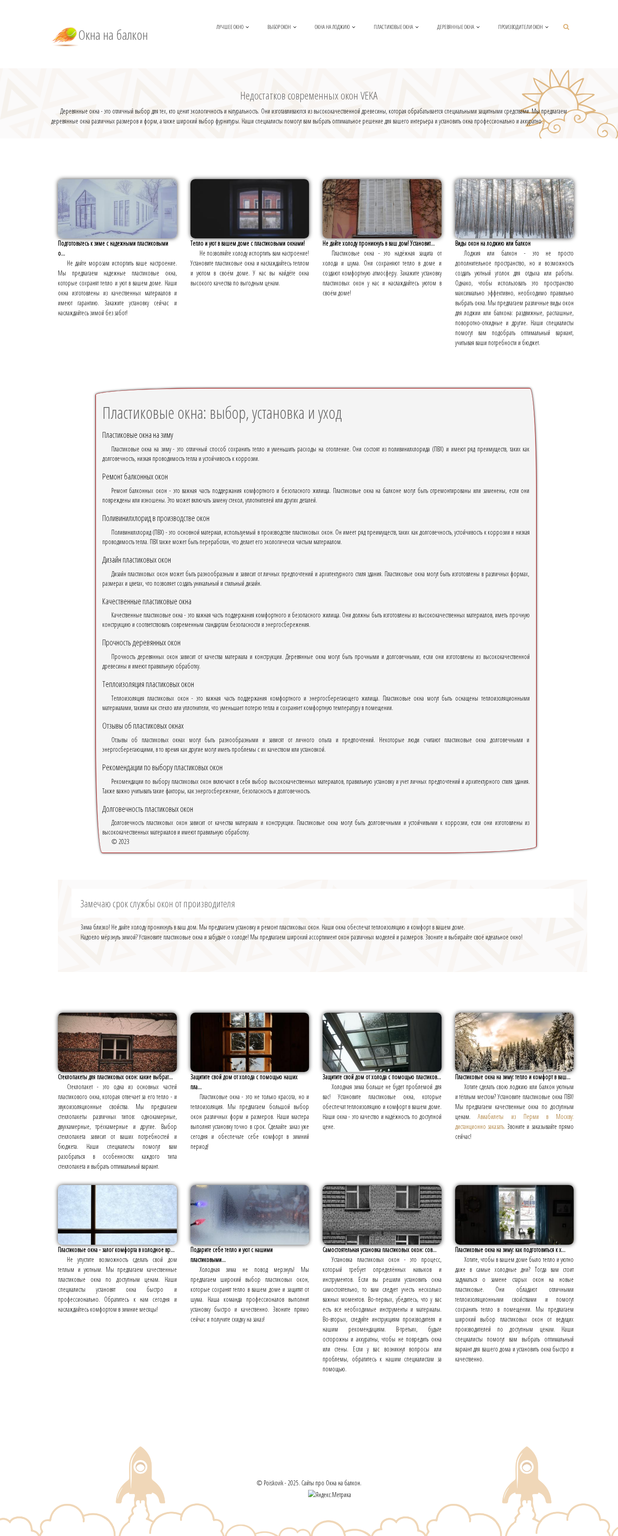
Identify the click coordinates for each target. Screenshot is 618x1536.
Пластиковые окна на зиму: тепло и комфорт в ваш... (512, 1076)
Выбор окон (279, 27)
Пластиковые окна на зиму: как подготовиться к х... (510, 1249)
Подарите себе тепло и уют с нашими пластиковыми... (231, 1254)
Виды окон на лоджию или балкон (493, 243)
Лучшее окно (229, 27)
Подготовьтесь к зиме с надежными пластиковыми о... (113, 248)
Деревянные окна (455, 27)
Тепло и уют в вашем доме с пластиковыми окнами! (247, 243)
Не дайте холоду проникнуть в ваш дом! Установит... (379, 243)
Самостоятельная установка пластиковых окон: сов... (380, 1249)
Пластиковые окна (393, 27)
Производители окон (520, 27)
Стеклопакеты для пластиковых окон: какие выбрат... (115, 1076)
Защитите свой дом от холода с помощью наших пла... (244, 1081)
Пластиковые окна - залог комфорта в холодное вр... (116, 1249)
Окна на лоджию (332, 27)
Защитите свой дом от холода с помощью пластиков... (382, 1076)
